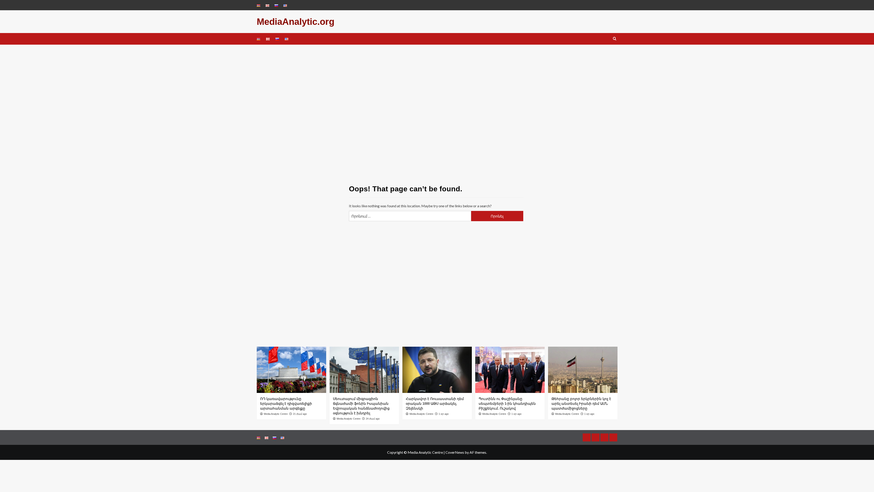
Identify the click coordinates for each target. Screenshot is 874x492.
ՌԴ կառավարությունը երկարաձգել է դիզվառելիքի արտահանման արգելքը (286, 403)
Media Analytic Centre (276, 414)
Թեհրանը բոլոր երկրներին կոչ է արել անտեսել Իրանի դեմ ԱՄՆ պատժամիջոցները (581, 403)
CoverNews (454, 452)
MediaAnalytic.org (295, 22)
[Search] (614, 39)
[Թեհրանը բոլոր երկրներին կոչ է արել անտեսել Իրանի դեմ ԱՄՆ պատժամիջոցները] (582, 370)
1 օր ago (444, 414)
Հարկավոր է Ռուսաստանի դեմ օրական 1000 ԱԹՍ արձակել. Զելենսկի (435, 403)
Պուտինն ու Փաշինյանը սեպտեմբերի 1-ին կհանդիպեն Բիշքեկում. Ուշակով (507, 403)
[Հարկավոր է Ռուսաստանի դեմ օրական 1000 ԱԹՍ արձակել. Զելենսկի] (437, 370)
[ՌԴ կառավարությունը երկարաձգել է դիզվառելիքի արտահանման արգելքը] (291, 370)
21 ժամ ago (300, 414)
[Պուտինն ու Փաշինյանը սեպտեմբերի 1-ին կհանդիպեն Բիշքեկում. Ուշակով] (510, 370)
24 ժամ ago (373, 418)
